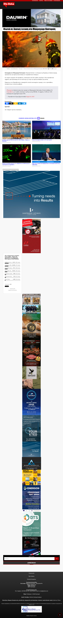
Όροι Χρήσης (31, 576)
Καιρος (41, 0)
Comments (12, 288)
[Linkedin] (20, 103)
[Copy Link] (15, 103)
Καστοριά (55, 68)
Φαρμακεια (35, 0)
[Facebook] (7, 103)
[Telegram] (24, 103)
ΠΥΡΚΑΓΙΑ (12, 169)
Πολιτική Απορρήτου (31, 579)
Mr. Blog (50, 68)
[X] (11, 103)
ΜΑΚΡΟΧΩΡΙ (6, 169)
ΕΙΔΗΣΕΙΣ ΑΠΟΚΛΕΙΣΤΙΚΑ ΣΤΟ (28, 118)
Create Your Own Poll (12, 290)
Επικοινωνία (31, 573)
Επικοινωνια (57, 0)
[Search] (57, 558)
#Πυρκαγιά (9, 90)
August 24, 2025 (30, 96)
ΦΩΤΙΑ (16, 169)
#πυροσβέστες (10, 91)
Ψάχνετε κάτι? (31, 556)
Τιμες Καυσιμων (48, 0)
